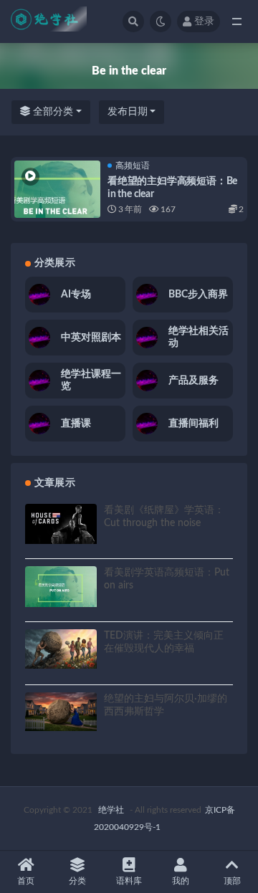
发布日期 (128, 112)
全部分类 (51, 112)
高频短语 (132, 165)
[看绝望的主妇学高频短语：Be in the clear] (57, 204)
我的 (180, 881)
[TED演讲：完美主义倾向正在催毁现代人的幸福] (61, 649)
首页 (25, 881)
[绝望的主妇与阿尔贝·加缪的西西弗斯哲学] (61, 712)
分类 (77, 881)
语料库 (129, 881)
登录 (204, 21)
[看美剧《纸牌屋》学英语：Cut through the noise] (61, 524)
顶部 (232, 881)
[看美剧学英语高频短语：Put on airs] (61, 586)
